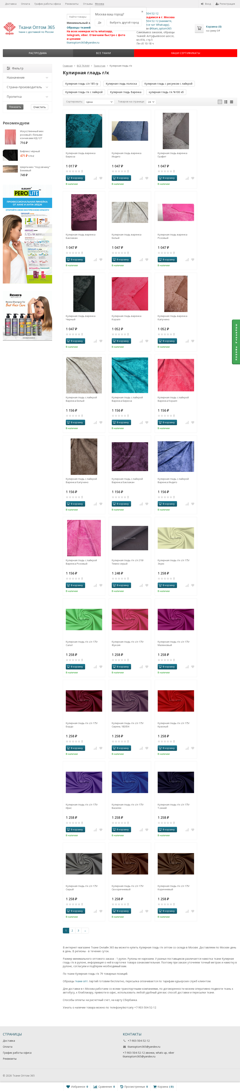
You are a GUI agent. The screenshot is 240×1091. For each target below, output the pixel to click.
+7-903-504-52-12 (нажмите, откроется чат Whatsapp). (154, 22)
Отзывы (88, 3)
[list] (226, 102)
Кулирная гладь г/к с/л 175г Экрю (174, 562)
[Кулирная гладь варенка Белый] (130, 212)
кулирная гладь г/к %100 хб (166, 92)
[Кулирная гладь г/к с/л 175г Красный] (176, 701)
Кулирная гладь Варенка (125, 92)
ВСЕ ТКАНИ (103, 53)
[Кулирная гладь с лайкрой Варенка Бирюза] (130, 375)
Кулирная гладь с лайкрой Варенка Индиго (173, 480)
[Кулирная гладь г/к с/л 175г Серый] (84, 864)
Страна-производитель (24, 87)
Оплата (25, 3)
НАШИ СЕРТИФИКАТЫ (185, 53)
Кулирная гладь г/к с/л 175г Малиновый (174, 643)
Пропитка (14, 96)
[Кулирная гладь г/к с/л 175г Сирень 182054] (130, 701)
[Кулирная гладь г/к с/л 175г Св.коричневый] (130, 864)
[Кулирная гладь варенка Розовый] (176, 212)
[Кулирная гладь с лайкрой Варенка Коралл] (176, 375)
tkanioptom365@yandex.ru (83, 42)
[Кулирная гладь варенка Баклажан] (84, 212)
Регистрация (227, 3)
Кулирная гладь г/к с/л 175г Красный (174, 724)
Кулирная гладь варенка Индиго (126, 154)
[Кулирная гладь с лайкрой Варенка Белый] (84, 375)
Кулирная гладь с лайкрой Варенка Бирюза (127, 399)
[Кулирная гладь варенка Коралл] (130, 294)
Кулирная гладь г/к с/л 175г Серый (82, 887)
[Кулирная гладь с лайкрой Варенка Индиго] (176, 456)
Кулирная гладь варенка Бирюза (80, 154)
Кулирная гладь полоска (121, 83)
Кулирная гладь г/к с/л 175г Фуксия (128, 643)
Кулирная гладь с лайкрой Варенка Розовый (81, 562)
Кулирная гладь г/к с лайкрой (84, 92)
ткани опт (81, 981)
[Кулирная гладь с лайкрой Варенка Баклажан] (130, 456)
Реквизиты (72, 3)
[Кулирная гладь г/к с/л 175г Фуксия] (130, 619)
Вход (208, 3)
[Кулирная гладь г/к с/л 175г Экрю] (176, 538)
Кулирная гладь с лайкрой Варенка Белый (81, 399)
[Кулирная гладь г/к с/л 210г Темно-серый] (130, 538)
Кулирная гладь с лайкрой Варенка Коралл (173, 399)
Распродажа (38, 53)
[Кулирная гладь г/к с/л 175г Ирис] (84, 782)
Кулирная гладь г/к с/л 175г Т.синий (174, 806)
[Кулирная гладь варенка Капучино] (176, 294)
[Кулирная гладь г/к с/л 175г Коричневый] (176, 864)
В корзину (77, 178)
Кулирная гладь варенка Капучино (172, 317)
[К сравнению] (95, 178)
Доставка (10, 3)
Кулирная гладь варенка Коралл (126, 317)
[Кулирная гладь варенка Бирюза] (84, 131)
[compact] (231, 102)
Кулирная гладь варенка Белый (126, 236)
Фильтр (17, 68)
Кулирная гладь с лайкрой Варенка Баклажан (127, 480)
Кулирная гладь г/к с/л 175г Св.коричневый (128, 887)
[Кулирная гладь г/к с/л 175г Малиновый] (176, 619)
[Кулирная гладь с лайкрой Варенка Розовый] (84, 538)
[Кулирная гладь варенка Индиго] (130, 131)
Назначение (16, 77)
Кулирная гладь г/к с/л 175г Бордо (82, 724)
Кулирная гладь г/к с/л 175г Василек (128, 806)
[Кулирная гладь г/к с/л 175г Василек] (130, 782)
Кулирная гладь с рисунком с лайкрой (168, 83)
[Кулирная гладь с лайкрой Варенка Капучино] (84, 456)
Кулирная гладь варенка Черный (80, 317)
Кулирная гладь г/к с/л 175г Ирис (82, 806)
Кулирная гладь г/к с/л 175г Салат (82, 643)
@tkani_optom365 (160, 28)
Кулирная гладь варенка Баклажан (80, 236)
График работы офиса (47, 3)
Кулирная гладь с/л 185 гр (81, 83)
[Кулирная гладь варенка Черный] (84, 294)
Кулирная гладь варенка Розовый (172, 236)
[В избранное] (101, 178)
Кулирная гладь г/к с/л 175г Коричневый (174, 887)
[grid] (220, 102)
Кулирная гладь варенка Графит (172, 154)
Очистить (39, 107)
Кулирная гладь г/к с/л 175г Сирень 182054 (128, 724)
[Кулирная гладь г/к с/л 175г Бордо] (84, 701)
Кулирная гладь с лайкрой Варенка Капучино (81, 480)
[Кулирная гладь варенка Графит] (176, 131)
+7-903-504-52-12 (147, 13)
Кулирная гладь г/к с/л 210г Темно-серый (128, 562)
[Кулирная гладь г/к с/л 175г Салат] (84, 619)
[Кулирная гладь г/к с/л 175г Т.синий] (176, 782)
